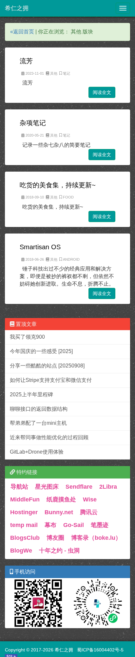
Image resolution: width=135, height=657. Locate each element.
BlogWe (21, 550)
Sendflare (79, 486)
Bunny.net (59, 512)
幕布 (50, 525)
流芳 (26, 61)
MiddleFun (25, 499)
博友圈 (55, 538)
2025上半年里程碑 (31, 394)
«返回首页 (22, 31)
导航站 (19, 486)
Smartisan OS (40, 247)
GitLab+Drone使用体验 (37, 452)
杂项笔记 (33, 122)
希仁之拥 (17, 8)
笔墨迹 (99, 525)
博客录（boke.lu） (96, 538)
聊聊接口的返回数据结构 (39, 409)
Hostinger (24, 512)
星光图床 (47, 486)
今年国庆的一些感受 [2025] (41, 351)
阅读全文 (102, 92)
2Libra (108, 486)
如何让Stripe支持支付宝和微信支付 (51, 380)
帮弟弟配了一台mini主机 (38, 423)
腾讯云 (89, 512)
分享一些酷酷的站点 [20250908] (47, 365)
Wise (90, 499)
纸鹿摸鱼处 (61, 499)
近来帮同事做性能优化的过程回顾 (49, 437)
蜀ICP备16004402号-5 (100, 649)
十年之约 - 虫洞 (59, 550)
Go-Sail (73, 525)
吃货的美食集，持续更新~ (58, 185)
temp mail (24, 525)
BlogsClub (25, 538)
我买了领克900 (27, 337)
